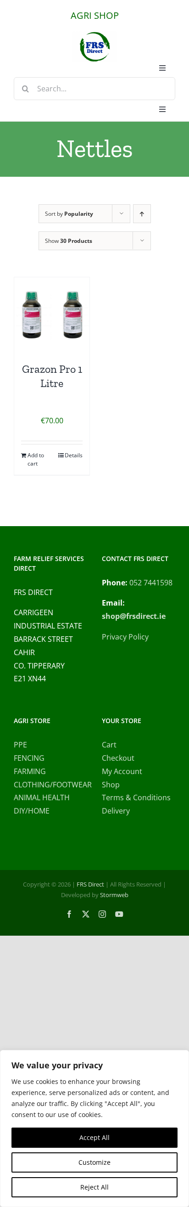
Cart (109, 745)
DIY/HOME (32, 811)
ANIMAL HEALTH (42, 797)
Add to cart (36, 459)
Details (74, 455)
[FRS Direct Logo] (94, 35)
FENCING (29, 758)
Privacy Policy (125, 637)
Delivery (116, 811)
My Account (122, 771)
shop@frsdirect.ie (134, 616)
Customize (94, 1162)
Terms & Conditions (136, 797)
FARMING (30, 771)
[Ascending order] (142, 213)
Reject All (94, 1187)
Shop (111, 785)
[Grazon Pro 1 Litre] (51, 315)
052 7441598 (150, 583)
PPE (20, 745)
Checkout (118, 758)
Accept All (94, 1137)
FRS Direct (90, 884)
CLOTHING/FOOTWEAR (50, 785)
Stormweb (114, 895)
